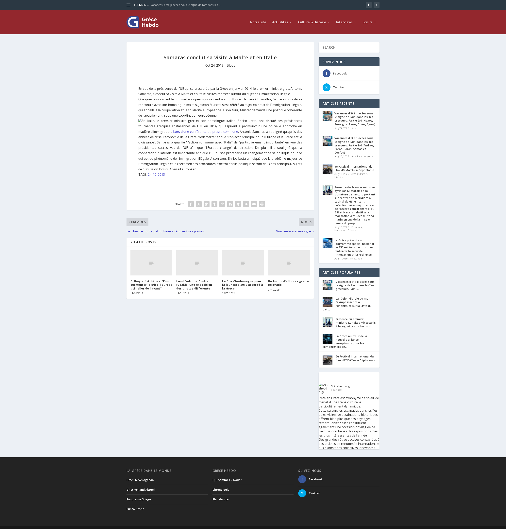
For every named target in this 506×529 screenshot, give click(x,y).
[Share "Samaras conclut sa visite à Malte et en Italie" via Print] (262, 204)
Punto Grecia (135, 509)
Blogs (231, 65)
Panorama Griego (138, 499)
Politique (352, 230)
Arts (353, 128)
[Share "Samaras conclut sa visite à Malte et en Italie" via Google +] (207, 204)
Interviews (344, 22)
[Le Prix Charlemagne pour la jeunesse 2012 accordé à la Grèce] (243, 262)
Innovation (340, 230)
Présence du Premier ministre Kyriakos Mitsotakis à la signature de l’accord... (356, 322)
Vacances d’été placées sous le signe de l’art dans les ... (186, 5)
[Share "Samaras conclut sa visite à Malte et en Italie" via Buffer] (238, 204)
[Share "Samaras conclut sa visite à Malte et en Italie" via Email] (254, 204)
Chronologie (220, 489)
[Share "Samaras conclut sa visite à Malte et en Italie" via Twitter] (199, 204)
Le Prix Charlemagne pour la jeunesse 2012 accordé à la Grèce (242, 284)
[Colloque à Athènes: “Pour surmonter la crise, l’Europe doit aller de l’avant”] (151, 262)
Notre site (258, 22)
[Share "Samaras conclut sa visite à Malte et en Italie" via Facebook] (191, 204)
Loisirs (367, 22)
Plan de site (220, 499)
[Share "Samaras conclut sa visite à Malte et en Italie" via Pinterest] (222, 204)
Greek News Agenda (140, 480)
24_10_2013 (156, 174)
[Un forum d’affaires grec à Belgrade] (289, 262)
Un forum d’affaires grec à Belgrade (288, 283)
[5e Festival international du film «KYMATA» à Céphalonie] (327, 169)
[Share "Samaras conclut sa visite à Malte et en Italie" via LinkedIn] (230, 204)
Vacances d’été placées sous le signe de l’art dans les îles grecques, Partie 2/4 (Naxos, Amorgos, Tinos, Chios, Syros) (354, 118)
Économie (357, 227)
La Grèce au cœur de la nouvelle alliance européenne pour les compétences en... (345, 341)
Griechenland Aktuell (140, 489)
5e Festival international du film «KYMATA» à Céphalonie (354, 168)
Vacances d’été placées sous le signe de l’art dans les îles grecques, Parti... (355, 285)
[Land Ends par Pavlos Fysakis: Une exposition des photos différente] (197, 262)
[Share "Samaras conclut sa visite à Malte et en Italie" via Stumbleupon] (246, 204)
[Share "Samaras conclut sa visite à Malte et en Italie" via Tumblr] (214, 204)
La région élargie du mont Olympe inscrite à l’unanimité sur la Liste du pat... (347, 304)
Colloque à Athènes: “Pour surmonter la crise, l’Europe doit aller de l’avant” (151, 284)
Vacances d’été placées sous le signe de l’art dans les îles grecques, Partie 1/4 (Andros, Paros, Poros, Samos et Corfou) (354, 145)
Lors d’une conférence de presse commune (205, 131)
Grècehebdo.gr (341, 386)
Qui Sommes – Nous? (227, 480)
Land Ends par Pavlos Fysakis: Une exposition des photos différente (194, 284)
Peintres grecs (365, 156)
